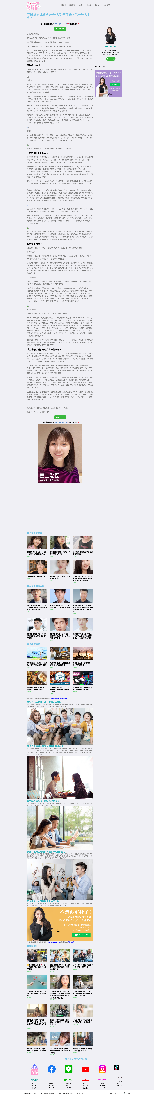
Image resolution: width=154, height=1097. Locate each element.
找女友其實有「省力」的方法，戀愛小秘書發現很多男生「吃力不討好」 (82, 994)
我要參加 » (29, 667)
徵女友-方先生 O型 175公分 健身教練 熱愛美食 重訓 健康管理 (37, 636)
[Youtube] (115, 1093)
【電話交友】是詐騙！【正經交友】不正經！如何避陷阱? (36, 994)
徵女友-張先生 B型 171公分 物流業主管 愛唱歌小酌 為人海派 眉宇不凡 (60, 636)
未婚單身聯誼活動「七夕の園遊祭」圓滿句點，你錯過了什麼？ (59, 689)
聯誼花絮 (72, 5)
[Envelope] (129, 1093)
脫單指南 (88, 5)
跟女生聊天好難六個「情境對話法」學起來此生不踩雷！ (36, 967)
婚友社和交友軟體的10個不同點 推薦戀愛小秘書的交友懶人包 (59, 1022)
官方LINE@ (68, 1080)
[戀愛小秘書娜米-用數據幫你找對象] (124, 1093)
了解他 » (29, 611)
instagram (102, 1080)
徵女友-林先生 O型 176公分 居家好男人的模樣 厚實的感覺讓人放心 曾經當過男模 (82, 636)
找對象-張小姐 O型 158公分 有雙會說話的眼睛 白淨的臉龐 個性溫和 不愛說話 (82, 578)
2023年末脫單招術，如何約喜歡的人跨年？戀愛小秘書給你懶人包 (60, 967)
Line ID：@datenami (54, 942)
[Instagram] (120, 1093)
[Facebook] (111, 1093)
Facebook (51, 1080)
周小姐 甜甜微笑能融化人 (36, 576)
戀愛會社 (97, 5)
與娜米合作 (107, 5)
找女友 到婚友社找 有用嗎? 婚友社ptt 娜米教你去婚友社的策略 (60, 1051)
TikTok (119, 1078)
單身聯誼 (63, 5)
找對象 (80, 5)
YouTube (85, 1080)
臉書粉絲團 (71, 942)
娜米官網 (34, 1080)
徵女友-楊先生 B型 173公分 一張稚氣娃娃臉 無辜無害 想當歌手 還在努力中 (37, 607)
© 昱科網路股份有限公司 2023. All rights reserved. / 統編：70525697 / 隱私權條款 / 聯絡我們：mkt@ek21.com (54, 1093)
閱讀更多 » (29, 971)
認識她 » (29, 556)
